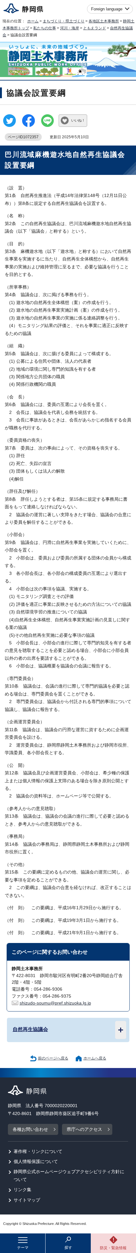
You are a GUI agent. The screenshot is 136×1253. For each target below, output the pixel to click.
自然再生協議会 (30, 1029)
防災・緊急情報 (113, 1248)
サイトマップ (27, 1200)
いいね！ (78, 120)
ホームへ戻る (94, 1058)
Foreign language (106, 9)
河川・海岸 (69, 28)
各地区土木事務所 (104, 21)
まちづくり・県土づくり (63, 21)
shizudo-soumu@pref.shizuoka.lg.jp (55, 1003)
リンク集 (22, 1189)
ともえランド (94, 28)
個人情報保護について (36, 1161)
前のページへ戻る (53, 1058)
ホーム (33, 21)
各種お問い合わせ (30, 1129)
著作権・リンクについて (38, 1151)
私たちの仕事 (44, 28)
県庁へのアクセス (84, 1129)
